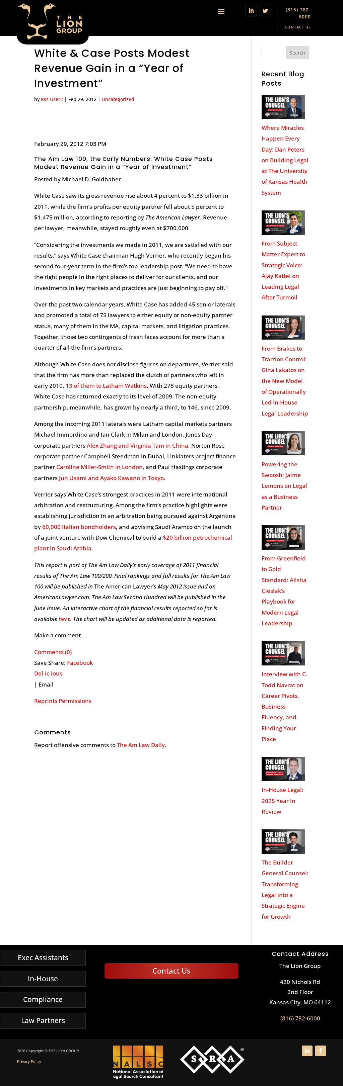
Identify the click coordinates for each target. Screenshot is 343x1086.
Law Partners (43, 1020)
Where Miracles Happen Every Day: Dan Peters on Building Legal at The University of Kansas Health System (285, 160)
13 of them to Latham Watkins (106, 385)
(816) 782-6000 (300, 1018)
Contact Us (298, 26)
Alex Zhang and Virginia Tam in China (137, 445)
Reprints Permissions (62, 701)
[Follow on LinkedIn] (251, 10)
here (64, 619)
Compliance (43, 999)
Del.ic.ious (48, 673)
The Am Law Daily (141, 745)
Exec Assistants (43, 957)
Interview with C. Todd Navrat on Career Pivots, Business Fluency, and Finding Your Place (284, 706)
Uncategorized (118, 99)
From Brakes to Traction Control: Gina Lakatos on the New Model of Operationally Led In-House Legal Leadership (285, 381)
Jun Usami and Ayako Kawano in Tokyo (111, 478)
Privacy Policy (29, 1061)
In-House (43, 978)
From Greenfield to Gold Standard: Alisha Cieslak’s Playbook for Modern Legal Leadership (284, 590)
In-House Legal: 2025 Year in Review (282, 800)
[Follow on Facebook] (320, 1051)
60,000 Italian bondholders (79, 527)
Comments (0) (53, 652)
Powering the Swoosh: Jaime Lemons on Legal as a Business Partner (284, 485)
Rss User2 (52, 99)
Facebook (80, 662)
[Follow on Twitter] (265, 10)
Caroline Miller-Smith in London (99, 467)
